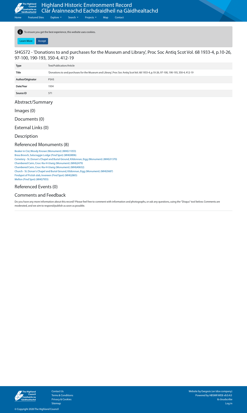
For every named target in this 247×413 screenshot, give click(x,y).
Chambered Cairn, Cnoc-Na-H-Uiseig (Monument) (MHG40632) (49, 167)
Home (18, 17)
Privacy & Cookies (61, 399)
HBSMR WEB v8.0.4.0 (220, 395)
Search (72, 17)
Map (105, 17)
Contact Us (58, 391)
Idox (218, 391)
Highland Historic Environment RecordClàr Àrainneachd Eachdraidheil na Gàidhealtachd (100, 8)
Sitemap (56, 403)
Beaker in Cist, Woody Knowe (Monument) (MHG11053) (45, 151)
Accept (42, 41)
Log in (228, 403)
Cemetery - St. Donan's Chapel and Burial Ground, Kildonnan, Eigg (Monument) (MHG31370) (66, 159)
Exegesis (206, 391)
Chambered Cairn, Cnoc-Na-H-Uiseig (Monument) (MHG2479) (49, 163)
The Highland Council (46, 409)
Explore (55, 17)
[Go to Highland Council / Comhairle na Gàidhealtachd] (25, 6)
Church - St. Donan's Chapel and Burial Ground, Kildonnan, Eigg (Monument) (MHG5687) (64, 171)
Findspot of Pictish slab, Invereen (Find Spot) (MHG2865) (46, 175)
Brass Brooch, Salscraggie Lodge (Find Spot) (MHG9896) (45, 155)
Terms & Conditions (62, 395)
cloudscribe (225, 399)
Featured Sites (36, 17)
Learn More (26, 41)
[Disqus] (123, 255)
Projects (89, 17)
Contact (119, 17)
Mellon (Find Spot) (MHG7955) (32, 179)
